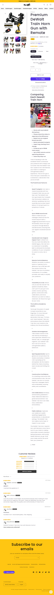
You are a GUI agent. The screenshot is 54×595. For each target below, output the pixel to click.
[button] (2, 4)
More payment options (40, 82)
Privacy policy (39, 589)
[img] (7, 480)
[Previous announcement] (2, 1)
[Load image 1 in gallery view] (6, 39)
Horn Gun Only (36, 56)
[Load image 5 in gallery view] (17, 45)
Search (9, 564)
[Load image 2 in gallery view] (12, 39)
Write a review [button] (27, 471)
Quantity (33, 66)
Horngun (16, 589)
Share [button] (33, 444)
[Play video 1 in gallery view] (17, 39)
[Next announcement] (51, 1)
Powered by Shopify (23, 589)
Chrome (40, 51)
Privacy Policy (34, 564)
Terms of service (24, 567)
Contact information (46, 590)
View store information (38, 90)
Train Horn (31, 567)
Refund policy (31, 589)
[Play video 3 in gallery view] (17, 50)
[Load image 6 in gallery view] (23, 45)
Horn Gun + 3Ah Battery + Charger (40, 63)
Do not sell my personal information (21, 564)
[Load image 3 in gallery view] (6, 45)
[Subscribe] (38, 557)
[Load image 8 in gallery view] (12, 50)
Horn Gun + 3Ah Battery (38, 59)
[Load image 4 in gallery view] (12, 45)
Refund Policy (42, 564)
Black (33, 51)
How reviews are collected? (12, 527)
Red (47, 51)
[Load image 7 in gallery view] (6, 50)
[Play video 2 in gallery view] (23, 39)
